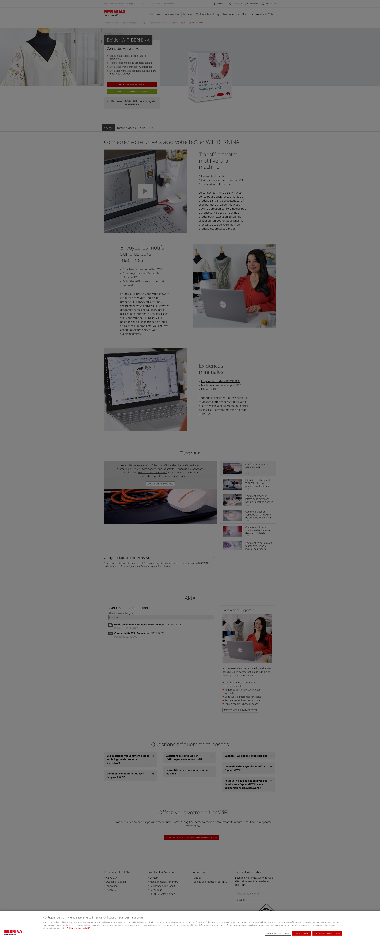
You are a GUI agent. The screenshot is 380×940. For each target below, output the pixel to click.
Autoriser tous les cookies (327, 933)
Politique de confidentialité (78, 928)
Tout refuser (302, 933)
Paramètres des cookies (278, 933)
